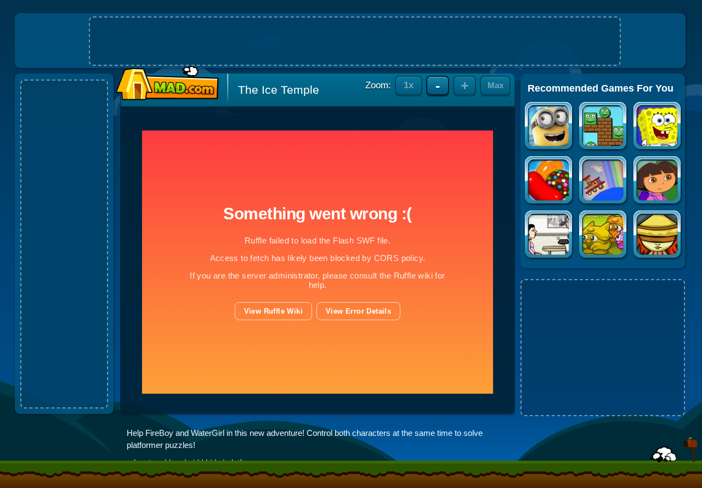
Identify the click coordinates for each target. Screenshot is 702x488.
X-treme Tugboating (603, 181)
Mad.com (164, 84)
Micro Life (603, 235)
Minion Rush (549, 127)
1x (409, 85)
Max (495, 85)
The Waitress (549, 235)
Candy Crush (549, 181)
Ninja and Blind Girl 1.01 (658, 235)
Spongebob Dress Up (658, 127)
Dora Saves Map (658, 181)
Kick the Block (603, 127)
